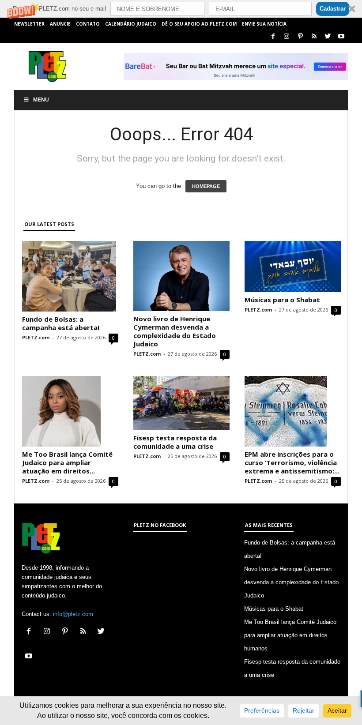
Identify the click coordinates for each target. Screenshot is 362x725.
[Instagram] (286, 36)
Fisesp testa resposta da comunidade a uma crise (175, 442)
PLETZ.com (35, 337)
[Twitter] (327, 36)
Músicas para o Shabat (282, 299)
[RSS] (314, 36)
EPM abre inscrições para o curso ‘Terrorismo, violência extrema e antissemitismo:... (292, 462)
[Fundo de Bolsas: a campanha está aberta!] (70, 276)
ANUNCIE (60, 24)
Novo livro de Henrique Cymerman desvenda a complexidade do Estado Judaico (174, 331)
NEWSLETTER (29, 24)
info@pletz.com (73, 614)
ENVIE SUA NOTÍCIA (264, 24)
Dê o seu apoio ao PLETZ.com (199, 24)
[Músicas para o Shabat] (293, 266)
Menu (41, 100)
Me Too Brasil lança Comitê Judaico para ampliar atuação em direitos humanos (290, 635)
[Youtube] (341, 36)
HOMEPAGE (206, 186)
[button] (181, 9)
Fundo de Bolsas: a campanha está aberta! (60, 323)
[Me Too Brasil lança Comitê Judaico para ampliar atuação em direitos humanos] (70, 411)
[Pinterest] (300, 36)
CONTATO (88, 24)
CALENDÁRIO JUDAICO (130, 24)
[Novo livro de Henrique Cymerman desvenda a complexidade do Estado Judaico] (181, 276)
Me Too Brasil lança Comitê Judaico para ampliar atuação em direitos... (67, 462)
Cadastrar (333, 8)
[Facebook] (273, 36)
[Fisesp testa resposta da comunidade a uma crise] (181, 403)
